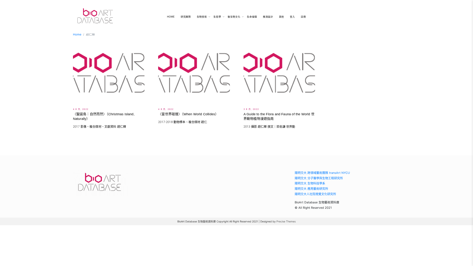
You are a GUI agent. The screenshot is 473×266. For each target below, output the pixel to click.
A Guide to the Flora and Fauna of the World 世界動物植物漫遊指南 (279, 116)
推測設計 (268, 16)
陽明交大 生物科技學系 (310, 183)
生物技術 (202, 16)
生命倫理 (252, 16)
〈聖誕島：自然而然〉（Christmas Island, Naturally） (104, 116)
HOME (171, 16)
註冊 (303, 16)
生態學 (217, 16)
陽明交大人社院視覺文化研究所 (315, 194)
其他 (281, 16)
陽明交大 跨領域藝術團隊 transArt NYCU (322, 173)
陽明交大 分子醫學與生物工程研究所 (319, 178)
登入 (292, 16)
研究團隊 (186, 16)
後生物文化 (234, 16)
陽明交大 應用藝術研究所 (311, 188)
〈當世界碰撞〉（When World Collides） (188, 114)
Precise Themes (286, 221)
